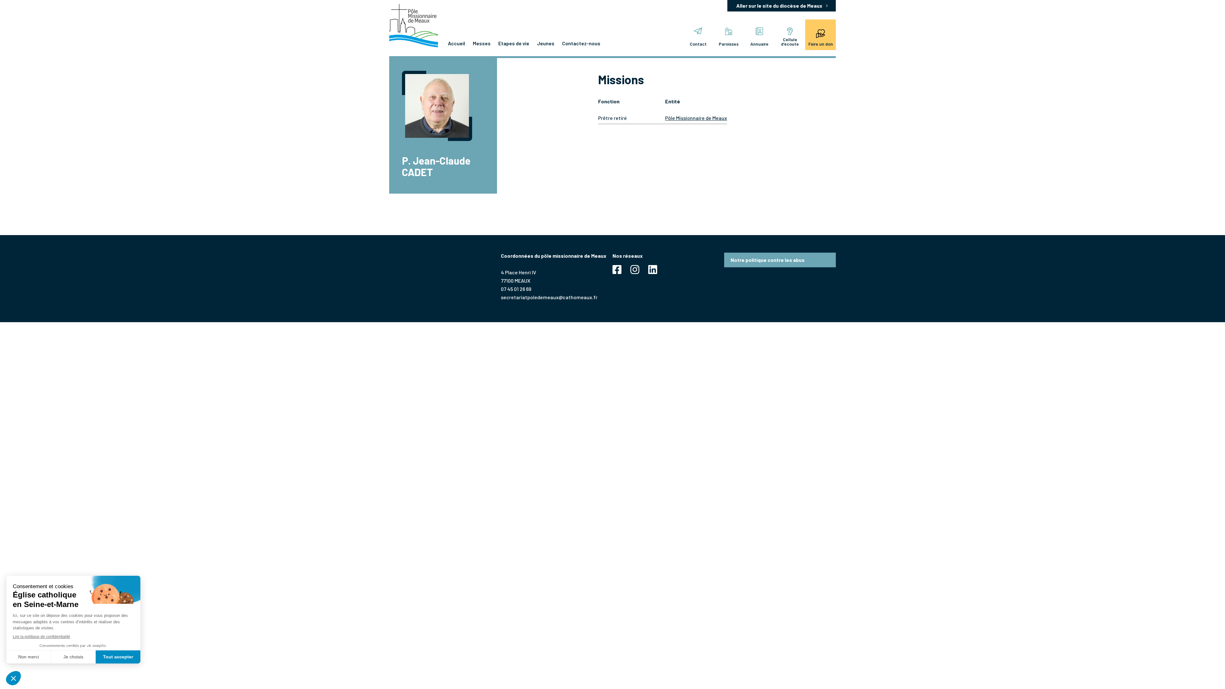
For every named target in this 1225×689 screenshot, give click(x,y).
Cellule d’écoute (790, 42)
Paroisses (729, 44)
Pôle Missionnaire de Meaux (696, 118)
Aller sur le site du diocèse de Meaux (779, 6)
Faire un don (820, 44)
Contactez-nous (581, 43)
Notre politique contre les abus (768, 260)
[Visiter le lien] (413, 25)
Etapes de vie (513, 43)
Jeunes (545, 43)
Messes (482, 43)
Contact (698, 44)
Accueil (456, 43)
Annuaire (759, 44)
